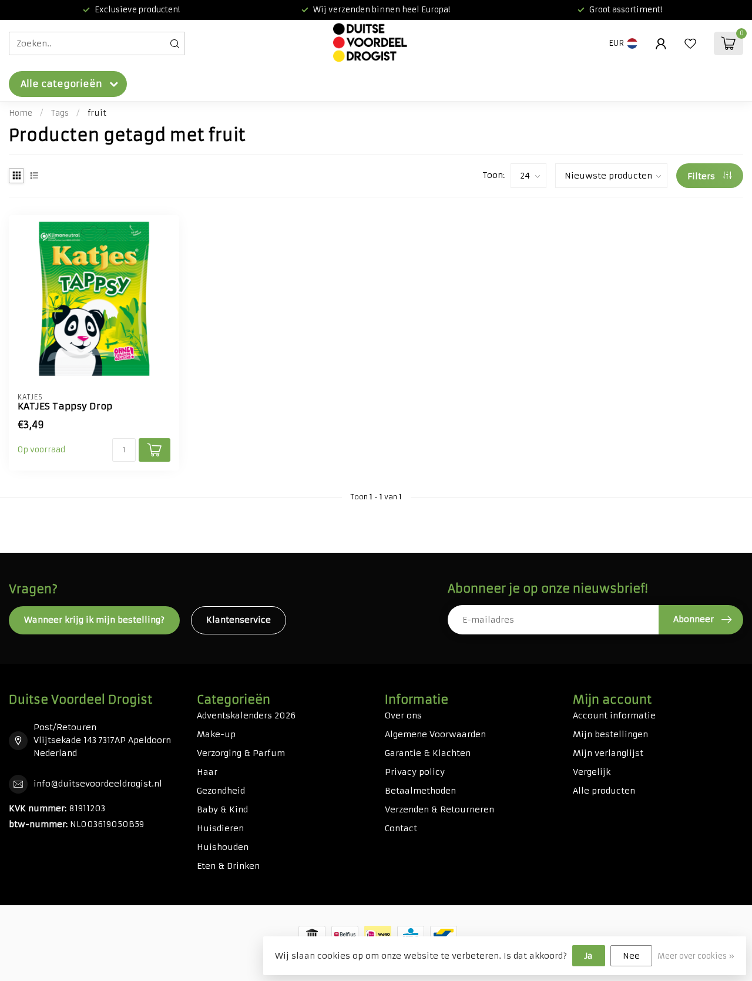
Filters (702, 176)
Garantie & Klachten (428, 753)
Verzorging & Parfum (241, 753)
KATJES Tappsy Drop (65, 406)
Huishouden (223, 847)
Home (20, 113)
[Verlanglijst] (690, 43)
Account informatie (614, 715)
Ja (589, 955)
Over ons (403, 715)
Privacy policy (415, 772)
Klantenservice (238, 619)
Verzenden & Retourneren (439, 809)
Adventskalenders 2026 (246, 715)
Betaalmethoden (420, 790)
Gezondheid (221, 790)
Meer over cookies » (695, 956)
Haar (207, 772)
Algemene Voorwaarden (435, 734)
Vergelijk (591, 772)
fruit (97, 113)
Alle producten (604, 790)
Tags (60, 113)
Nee (631, 955)
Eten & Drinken (228, 866)
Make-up (216, 734)
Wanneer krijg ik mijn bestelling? (94, 619)
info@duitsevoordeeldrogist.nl (97, 783)
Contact (401, 828)
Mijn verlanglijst (608, 753)
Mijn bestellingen (610, 734)
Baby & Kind (222, 809)
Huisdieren (220, 828)
